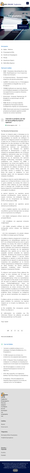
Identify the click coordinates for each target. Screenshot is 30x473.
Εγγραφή (3, 455)
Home (2, 18)
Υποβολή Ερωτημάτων (7, 437)
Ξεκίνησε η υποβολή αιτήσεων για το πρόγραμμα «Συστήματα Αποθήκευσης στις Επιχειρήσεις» (14, 350)
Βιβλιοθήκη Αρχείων (9, 63)
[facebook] (11, 330)
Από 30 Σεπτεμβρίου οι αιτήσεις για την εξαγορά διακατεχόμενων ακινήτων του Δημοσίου (14, 368)
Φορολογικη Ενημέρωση (21, 30)
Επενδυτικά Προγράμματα (10, 55)
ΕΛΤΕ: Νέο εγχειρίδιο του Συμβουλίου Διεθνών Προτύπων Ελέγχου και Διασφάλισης (15, 374)
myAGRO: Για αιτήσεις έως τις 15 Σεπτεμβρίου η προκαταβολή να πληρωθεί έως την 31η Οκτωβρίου (16, 83)
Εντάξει (15, 470)
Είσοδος (3, 452)
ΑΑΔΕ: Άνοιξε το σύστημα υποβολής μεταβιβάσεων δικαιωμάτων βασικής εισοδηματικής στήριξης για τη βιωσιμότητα (15, 104)
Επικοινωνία (4, 427)
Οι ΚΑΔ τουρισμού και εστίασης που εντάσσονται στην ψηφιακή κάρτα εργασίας (15, 356)
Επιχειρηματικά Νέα (19, 18)
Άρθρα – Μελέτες (8, 49)
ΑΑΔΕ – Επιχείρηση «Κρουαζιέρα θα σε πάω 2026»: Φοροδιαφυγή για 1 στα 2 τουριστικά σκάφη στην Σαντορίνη (15, 72)
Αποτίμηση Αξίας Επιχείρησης (9, 435)
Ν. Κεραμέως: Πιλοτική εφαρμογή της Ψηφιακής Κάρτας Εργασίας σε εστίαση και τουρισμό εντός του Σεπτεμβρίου (15, 380)
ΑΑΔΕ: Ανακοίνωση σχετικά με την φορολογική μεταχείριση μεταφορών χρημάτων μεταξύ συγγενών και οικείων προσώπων (16, 110)
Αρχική (3, 424)
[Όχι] (28, 467)
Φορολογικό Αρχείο (8, 60)
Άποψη (5, 57)
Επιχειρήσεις (15, 31)
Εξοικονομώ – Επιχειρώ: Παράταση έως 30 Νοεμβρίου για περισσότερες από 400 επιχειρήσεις (14, 98)
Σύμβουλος (9, 18)
